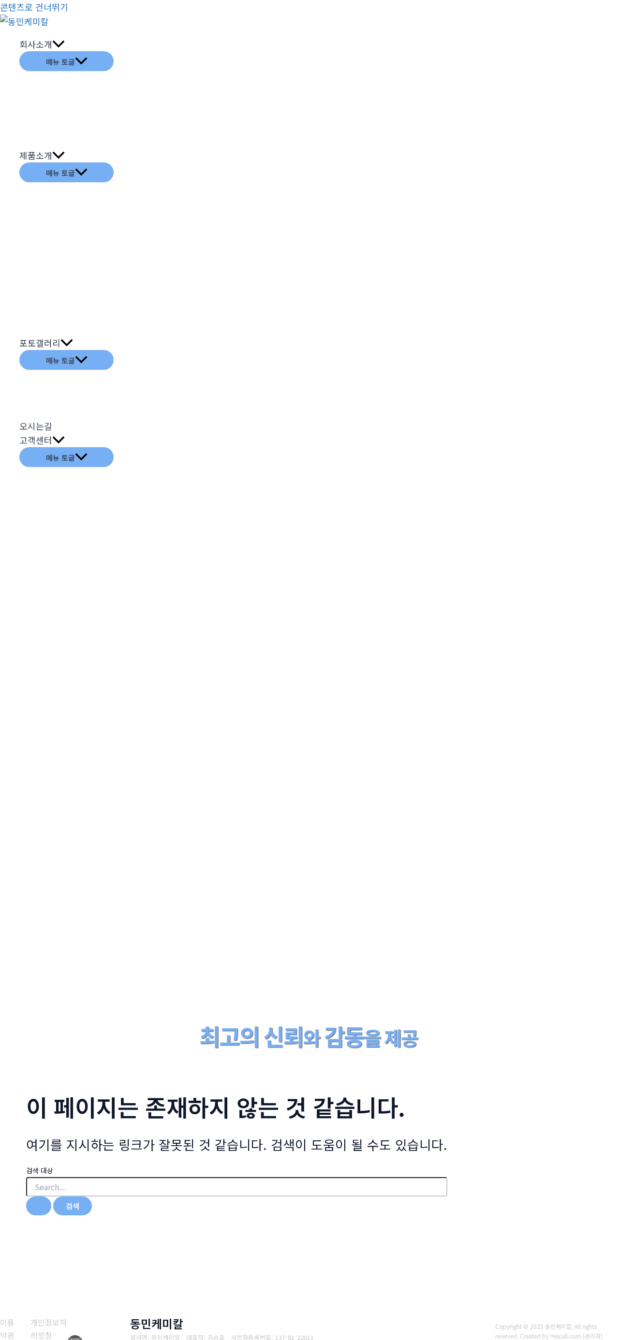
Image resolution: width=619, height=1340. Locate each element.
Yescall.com (565, 1336)
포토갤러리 (39, 342)
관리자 (593, 1336)
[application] (58, 44)
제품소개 (35, 155)
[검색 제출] (38, 1205)
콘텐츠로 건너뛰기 (34, 6)
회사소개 (35, 44)
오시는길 (35, 426)
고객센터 (35, 440)
